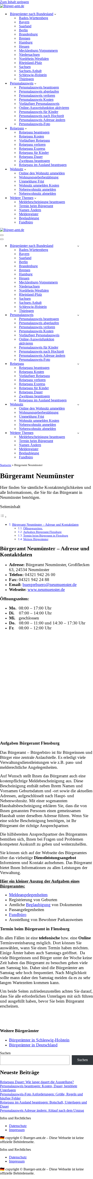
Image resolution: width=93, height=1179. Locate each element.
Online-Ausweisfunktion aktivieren (44, 108)
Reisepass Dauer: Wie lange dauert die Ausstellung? (37, 1082)
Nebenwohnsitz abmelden (37, 193)
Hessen (24, 46)
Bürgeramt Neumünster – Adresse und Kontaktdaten (45, 524)
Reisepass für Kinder (34, 153)
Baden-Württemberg (33, 18)
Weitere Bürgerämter (35, 539)
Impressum (17, 1130)
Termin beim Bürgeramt (36, 206)
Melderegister (28, 214)
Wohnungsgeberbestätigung (38, 177)
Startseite (5, 465)
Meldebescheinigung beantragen (42, 202)
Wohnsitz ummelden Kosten (39, 185)
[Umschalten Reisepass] (78, 364)
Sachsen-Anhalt (30, 71)
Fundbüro (26, 222)
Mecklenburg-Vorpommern (38, 50)
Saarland (25, 26)
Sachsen (25, 67)
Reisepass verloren (32, 144)
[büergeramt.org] (12, 6)
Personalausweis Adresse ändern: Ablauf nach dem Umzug (42, 1110)
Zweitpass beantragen (34, 161)
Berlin (23, 30)
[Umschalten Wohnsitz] (78, 404)
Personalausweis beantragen (39, 87)
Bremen (24, 38)
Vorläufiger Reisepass (34, 140)
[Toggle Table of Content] (3, 517)
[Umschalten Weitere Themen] (78, 433)
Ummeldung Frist (31, 181)
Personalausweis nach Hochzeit (41, 116)
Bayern (24, 22)
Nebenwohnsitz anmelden (37, 189)
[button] (55, 14)
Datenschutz (18, 1126)
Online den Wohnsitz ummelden (42, 173)
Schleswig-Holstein (33, 75)
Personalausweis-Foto (34, 124)
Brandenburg (28, 34)
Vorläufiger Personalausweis (39, 103)
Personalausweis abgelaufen (39, 91)
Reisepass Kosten (31, 136)
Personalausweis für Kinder (38, 112)
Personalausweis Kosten (36, 99)
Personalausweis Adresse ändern (42, 120)
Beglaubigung (29, 218)
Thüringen (26, 79)
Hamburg (26, 42)
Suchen (5, 1053)
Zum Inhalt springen (14, 2)
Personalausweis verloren (37, 95)
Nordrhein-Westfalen (34, 59)
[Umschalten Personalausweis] (78, 315)
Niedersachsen (29, 54)
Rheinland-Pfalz (30, 63)
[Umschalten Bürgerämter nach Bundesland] (78, 246)
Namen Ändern (30, 210)
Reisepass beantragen (34, 132)
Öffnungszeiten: (33, 528)
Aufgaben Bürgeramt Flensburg (42, 532)
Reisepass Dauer (31, 157)
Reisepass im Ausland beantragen (43, 165)
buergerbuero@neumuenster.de (50, 584)
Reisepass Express (32, 148)
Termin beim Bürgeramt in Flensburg (45, 535)
